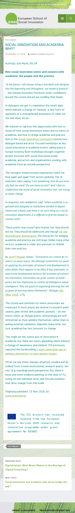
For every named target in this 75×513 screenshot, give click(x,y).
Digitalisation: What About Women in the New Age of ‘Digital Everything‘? (35, 465)
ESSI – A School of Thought (34, 18)
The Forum (10, 40)
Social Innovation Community (35, 139)
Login (69, 4)
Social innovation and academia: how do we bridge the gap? (36, 482)
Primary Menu (62, 18)
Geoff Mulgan (17, 257)
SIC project (14, 446)
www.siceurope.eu (15, 395)
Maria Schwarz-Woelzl (42, 54)
